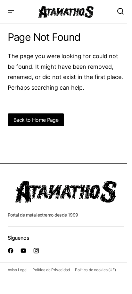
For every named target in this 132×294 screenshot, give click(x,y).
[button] (11, 11)
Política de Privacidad (51, 269)
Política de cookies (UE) (95, 269)
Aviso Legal (17, 269)
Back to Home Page (35, 120)
